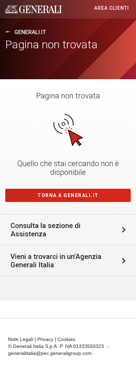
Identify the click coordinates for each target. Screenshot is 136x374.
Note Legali (20, 339)
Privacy (45, 339)
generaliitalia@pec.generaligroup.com (50, 353)
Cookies (66, 339)
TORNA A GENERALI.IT (68, 195)
